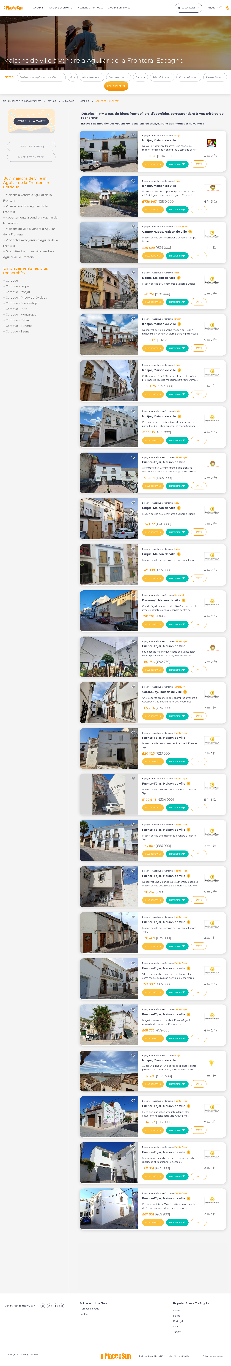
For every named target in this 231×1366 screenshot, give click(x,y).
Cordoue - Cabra (17, 320)
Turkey (177, 1332)
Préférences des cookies (213, 1356)
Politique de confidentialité (151, 1356)
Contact (84, 1314)
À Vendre (38, 8)
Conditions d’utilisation (179, 1356)
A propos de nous (89, 1308)
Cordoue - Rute (16, 309)
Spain (176, 1326)
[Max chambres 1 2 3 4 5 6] (118, 77)
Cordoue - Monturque (20, 314)
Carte (199, 164)
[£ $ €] (73, 77)
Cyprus (177, 1310)
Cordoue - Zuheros (18, 326)
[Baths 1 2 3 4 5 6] (140, 77)
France (177, 1316)
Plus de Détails (153, 164)
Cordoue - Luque (17, 286)
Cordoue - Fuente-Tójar (22, 303)
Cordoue (11, 280)
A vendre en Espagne (60, 8)
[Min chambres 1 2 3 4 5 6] (92, 77)
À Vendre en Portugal (90, 8)
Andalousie (157, 135)
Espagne (146, 135)
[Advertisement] (31, 363)
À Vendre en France (119, 8)
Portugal (178, 1321)
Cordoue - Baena (17, 331)
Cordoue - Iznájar (17, 292)
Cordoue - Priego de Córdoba (26, 297)
